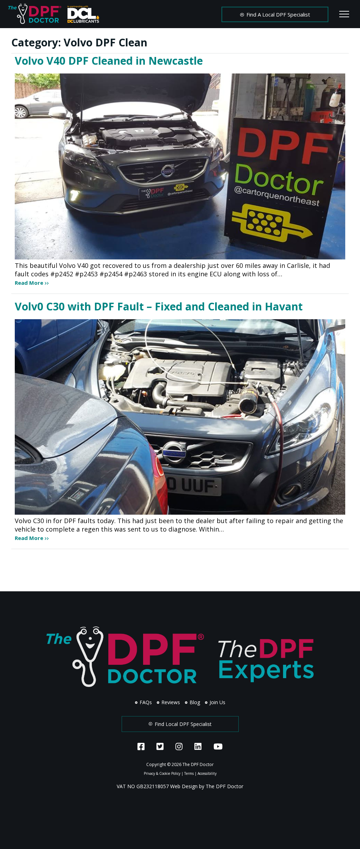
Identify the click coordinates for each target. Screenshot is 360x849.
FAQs (145, 702)
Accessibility (207, 773)
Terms (189, 773)
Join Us (216, 702)
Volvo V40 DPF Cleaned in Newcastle (109, 60)
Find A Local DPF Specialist (277, 14)
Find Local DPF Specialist (182, 724)
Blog (194, 702)
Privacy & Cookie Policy (162, 773)
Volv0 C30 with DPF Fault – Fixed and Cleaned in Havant (159, 306)
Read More (30, 282)
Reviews (170, 702)
